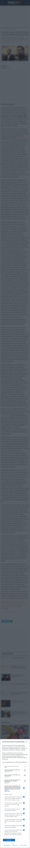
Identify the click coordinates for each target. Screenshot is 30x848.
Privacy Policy (23, 845)
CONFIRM (9, 840)
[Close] (27, 742)
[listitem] (15, 767)
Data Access (15, 845)
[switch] (24, 770)
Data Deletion (7, 845)
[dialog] (15, 793)
